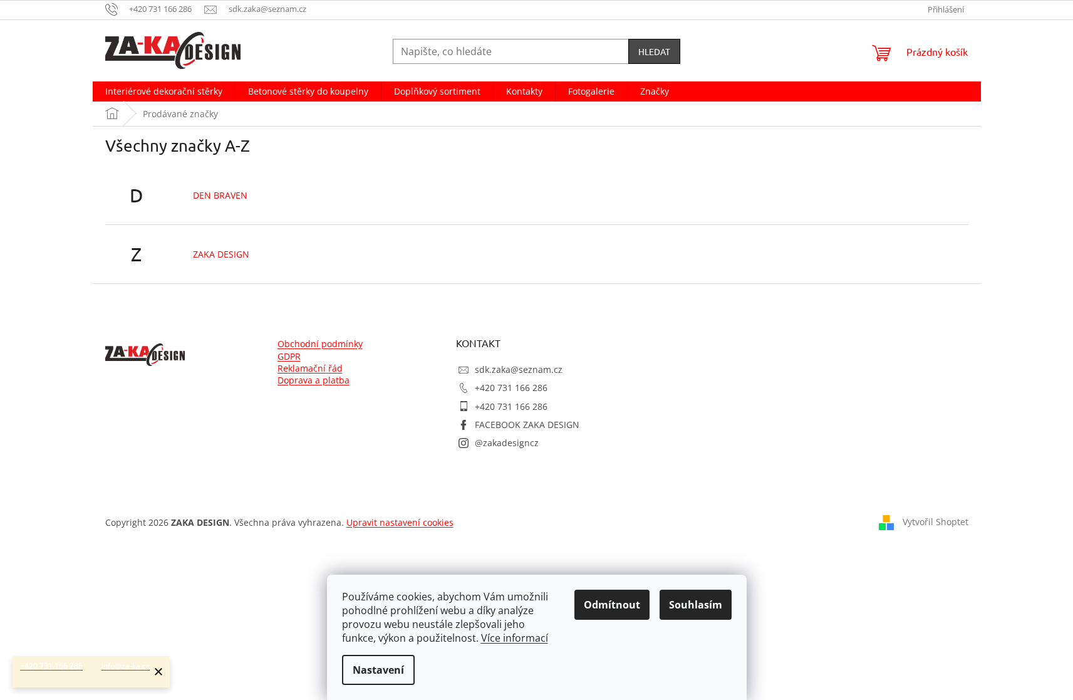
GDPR (289, 356)
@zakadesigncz (507, 443)
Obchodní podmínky (320, 344)
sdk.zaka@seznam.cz (518, 369)
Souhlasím (695, 605)
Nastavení (378, 670)
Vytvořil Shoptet (935, 522)
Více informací (514, 638)
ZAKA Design (221, 254)
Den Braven (220, 195)
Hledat (654, 51)
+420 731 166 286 (511, 388)
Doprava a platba (313, 380)
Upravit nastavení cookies (400, 522)
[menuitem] (164, 91)
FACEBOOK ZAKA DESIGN (527, 425)
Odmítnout (612, 605)
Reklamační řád (310, 368)
